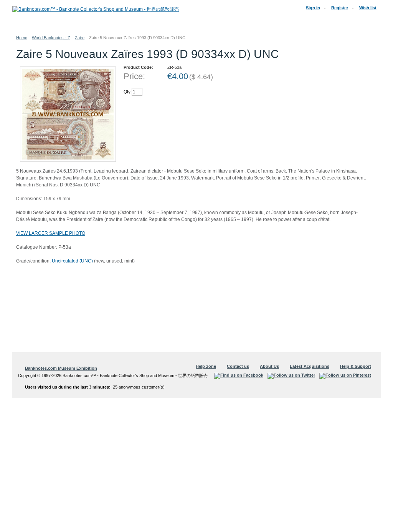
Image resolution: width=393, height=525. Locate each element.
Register (339, 7)
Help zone (206, 366)
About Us (269, 366)
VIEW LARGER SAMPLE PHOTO (50, 233)
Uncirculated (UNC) (73, 261)
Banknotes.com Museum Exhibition (61, 368)
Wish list (367, 7)
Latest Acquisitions (309, 366)
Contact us (238, 366)
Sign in (313, 7)
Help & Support (355, 366)
